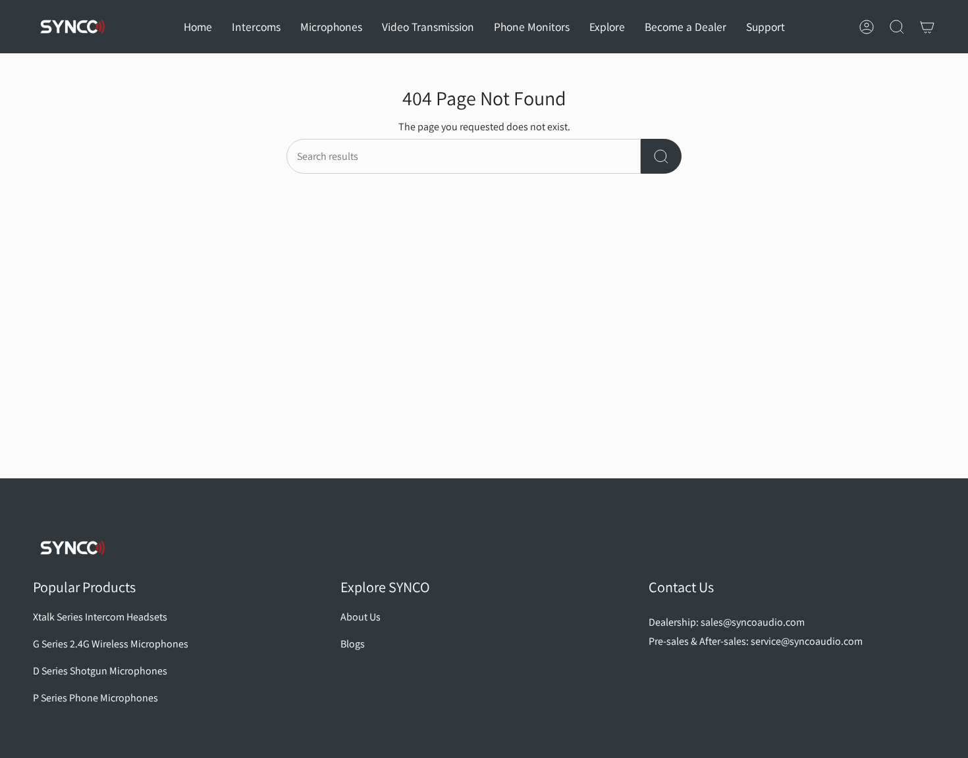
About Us (360, 617)
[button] (256, 26)
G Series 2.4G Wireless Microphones (110, 644)
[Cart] (927, 27)
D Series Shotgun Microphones (100, 671)
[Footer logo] (72, 548)
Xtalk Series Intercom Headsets (100, 617)
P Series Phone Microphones (95, 698)
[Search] (661, 156)
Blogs (352, 644)
